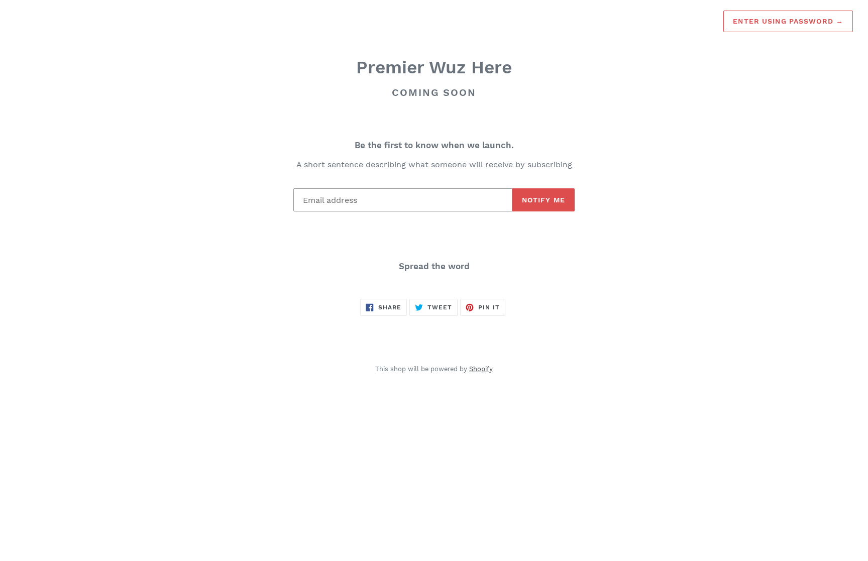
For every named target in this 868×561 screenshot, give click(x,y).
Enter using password (788, 21)
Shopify (481, 369)
